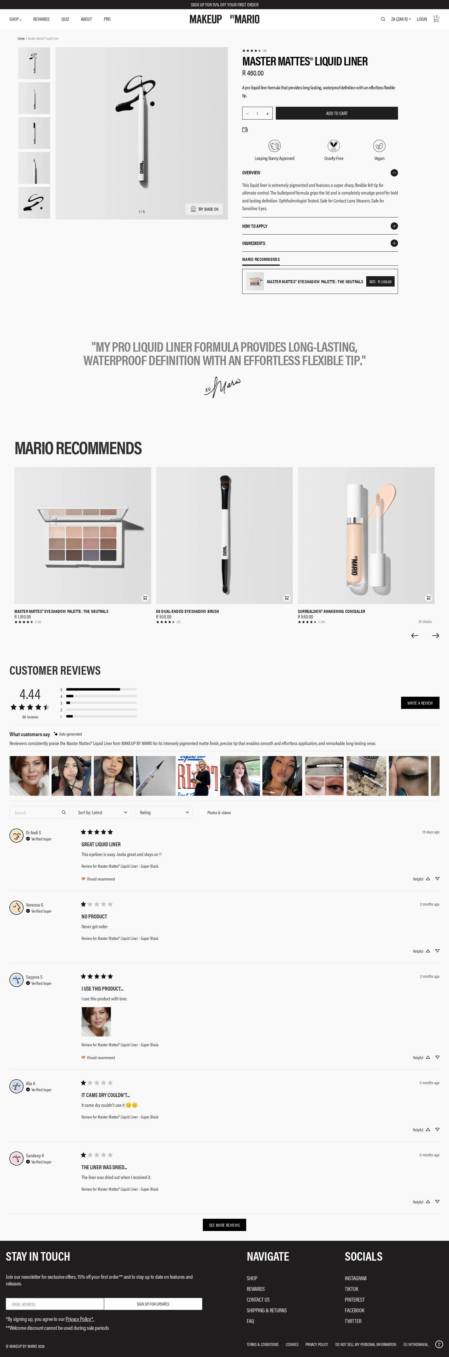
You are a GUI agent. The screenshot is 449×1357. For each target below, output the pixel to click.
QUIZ (65, 18)
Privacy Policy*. (80, 1318)
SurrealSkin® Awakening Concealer (331, 611)
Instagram (356, 1278)
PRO (107, 18)
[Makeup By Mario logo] (224, 19)
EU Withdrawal (415, 1344)
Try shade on (208, 209)
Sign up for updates (153, 1304)
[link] (254, 50)
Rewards (256, 1288)
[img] (68, 734)
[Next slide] (436, 635)
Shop (252, 1278)
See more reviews (224, 1225)
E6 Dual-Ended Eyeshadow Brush (187, 611)
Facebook (354, 1310)
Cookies (292, 1344)
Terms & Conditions (263, 1344)
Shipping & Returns (267, 1310)
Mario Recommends (261, 259)
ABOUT (86, 18)
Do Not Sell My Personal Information (365, 1344)
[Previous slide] (414, 635)
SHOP (14, 18)
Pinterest (355, 1299)
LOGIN (422, 18)
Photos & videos (219, 812)
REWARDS (41, 18)
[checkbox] (225, 812)
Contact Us (258, 1299)
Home (21, 38)
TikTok (351, 1288)
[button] (145, 598)
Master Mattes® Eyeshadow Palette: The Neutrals (61, 611)
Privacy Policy (316, 1344)
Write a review (420, 703)
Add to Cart (337, 113)
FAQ (250, 1321)
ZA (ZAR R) (399, 19)
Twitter (353, 1321)
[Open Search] (383, 19)
